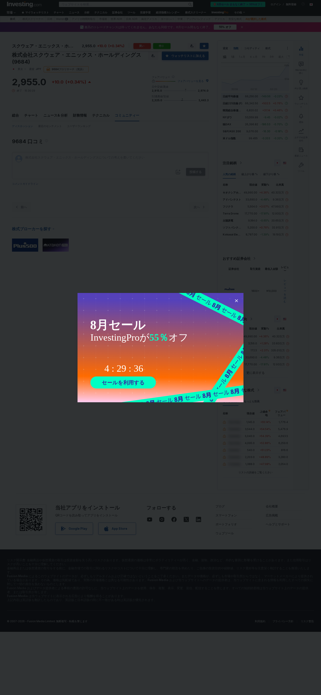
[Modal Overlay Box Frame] (160, 347)
